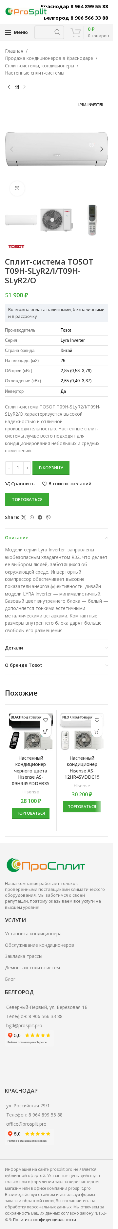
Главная (14, 51)
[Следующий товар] (25, 87)
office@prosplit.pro (26, 1124)
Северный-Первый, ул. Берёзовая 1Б (47, 1007)
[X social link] (23, 517)
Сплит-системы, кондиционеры (39, 65)
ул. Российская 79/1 (28, 1105)
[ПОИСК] (57, 32)
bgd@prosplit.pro (24, 1025)
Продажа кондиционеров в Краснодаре (49, 58)
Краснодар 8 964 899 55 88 (74, 6)
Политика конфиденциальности (44, 1219)
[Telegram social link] (40, 517)
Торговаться (27, 499)
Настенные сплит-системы (34, 73)
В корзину (51, 468)
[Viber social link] (48, 517)
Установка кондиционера (33, 933)
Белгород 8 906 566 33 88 (76, 17)
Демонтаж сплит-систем (32, 967)
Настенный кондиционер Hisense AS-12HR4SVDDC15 (82, 767)
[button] (11, 149)
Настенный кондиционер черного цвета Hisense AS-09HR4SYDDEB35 (30, 771)
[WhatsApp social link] (32, 517)
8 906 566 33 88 (46, 1016)
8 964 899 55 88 (46, 1115)
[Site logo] (26, 11)
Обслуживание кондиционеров (39, 945)
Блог (10, 979)
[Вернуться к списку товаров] (17, 87)
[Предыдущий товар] (9, 87)
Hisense (31, 792)
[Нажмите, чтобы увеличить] (17, 188)
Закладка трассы (23, 956)
